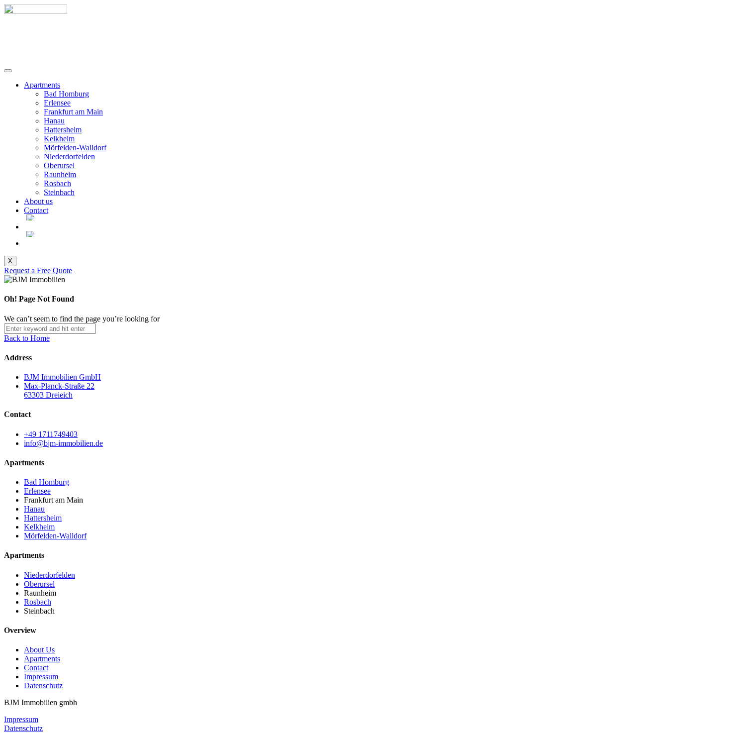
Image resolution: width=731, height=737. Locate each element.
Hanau (54, 120)
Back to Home (27, 338)
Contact (36, 210)
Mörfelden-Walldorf (75, 147)
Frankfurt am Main (73, 111)
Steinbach (59, 192)
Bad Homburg (66, 94)
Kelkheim (59, 138)
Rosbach (57, 183)
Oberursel (59, 165)
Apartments (42, 85)
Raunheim (60, 174)
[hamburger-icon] (8, 70)
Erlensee (57, 103)
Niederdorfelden (69, 156)
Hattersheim (63, 129)
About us (38, 201)
